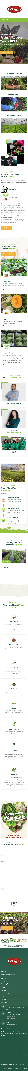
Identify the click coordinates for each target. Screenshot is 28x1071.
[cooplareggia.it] (14, 9)
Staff (14, 452)
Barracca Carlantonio (14, 403)
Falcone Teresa (14, 431)
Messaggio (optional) (6, 867)
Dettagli (5, 289)
